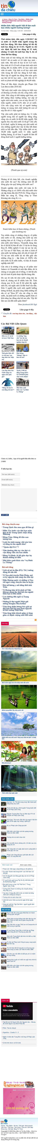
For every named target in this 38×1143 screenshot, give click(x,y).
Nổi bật (10, 1129)
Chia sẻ (24, 1127)
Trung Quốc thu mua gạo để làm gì (18, 527)
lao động (29, 313)
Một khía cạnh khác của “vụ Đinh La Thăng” (18, 561)
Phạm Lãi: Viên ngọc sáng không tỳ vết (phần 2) (18, 869)
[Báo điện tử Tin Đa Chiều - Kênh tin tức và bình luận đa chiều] (8, 11)
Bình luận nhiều (26, 865)
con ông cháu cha (18, 313)
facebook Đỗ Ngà (30, 304)
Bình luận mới (7, 865)
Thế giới (21, 1125)
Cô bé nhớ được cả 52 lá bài (12, 1043)
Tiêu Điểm (21, 19)
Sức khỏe (17, 1127)
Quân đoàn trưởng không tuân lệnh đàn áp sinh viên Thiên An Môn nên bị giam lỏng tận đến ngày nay (21, 920)
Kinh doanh (29, 1125)
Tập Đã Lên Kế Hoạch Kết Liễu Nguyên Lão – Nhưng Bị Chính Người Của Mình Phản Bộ (19, 1022)
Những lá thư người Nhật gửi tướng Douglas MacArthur (15, 602)
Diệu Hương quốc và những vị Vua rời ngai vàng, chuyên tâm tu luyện (18, 581)
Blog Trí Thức (13, 19)
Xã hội (16, 1125)
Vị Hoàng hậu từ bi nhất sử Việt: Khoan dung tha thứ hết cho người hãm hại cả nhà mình (18, 592)
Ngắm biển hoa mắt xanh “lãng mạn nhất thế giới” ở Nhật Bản (19, 738)
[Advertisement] (19, 411)
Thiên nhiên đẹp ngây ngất (10, 793)
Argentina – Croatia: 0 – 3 (11, 1032)
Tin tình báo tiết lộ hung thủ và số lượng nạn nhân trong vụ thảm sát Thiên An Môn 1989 (20, 948)
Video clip (5, 1000)
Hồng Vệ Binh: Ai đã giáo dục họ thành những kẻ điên (17, 556)
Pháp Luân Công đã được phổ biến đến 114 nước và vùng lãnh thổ (20, 855)
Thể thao (10, 1127)
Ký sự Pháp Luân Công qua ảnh (16, 825)
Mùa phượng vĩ (6, 763)
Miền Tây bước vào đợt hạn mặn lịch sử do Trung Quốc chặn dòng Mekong (17, 532)
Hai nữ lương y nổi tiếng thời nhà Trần (17, 586)
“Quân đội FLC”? (11, 547)
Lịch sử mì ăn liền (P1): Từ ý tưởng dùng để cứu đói (18, 571)
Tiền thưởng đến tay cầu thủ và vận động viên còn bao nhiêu (16, 551)
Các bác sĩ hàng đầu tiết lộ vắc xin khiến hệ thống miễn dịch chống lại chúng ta (18, 893)
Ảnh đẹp (5, 623)
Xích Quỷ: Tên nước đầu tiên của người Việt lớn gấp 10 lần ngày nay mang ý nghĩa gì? (22, 820)
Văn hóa (4, 1127)
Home (5, 19)
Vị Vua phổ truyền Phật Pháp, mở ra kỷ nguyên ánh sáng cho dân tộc (18, 576)
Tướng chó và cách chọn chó (16, 837)
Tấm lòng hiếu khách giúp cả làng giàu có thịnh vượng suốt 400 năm (18, 614)
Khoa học (4, 1129)
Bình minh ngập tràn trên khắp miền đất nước (15, 682)
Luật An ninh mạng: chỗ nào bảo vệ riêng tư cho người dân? (17, 543)
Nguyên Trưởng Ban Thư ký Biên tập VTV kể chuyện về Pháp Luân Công (21, 814)
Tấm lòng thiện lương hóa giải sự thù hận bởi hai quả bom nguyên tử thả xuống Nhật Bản (17, 608)
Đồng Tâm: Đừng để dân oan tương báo (15, 538)
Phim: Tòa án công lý (9, 1028)
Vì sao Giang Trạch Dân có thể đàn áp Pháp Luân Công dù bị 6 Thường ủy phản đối (20, 931)
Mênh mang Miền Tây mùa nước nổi (12, 710)
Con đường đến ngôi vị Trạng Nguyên (16, 598)
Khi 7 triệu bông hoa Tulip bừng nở (12, 648)
